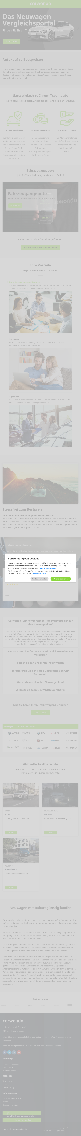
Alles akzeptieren (61, 579)
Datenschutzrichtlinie (47, 568)
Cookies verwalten (39, 574)
